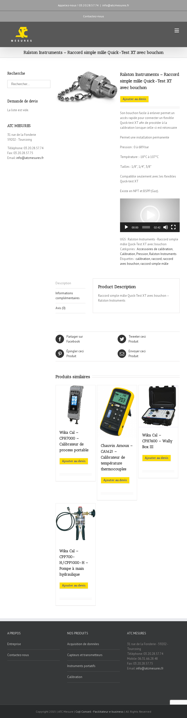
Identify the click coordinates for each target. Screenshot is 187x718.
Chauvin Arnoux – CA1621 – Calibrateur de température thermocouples (117, 457)
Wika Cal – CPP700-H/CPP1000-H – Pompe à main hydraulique (73, 563)
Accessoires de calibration (155, 249)
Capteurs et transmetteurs (85, 655)
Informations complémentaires (68, 295)
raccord (156, 259)
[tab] (70, 283)
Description (63, 283)
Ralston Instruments (163, 254)
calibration (143, 259)
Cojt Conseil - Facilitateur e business (99, 711)
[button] (150, 215)
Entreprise (14, 644)
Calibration (127, 254)
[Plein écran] (173, 227)
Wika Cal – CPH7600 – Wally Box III (157, 441)
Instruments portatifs (81, 666)
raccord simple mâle (154, 264)
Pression (142, 254)
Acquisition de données (83, 644)
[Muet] (165, 227)
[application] (150, 215)
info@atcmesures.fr (115, 5)
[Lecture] (126, 227)
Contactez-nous (93, 16)
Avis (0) (60, 308)
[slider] (146, 227)
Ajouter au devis (134, 99)
